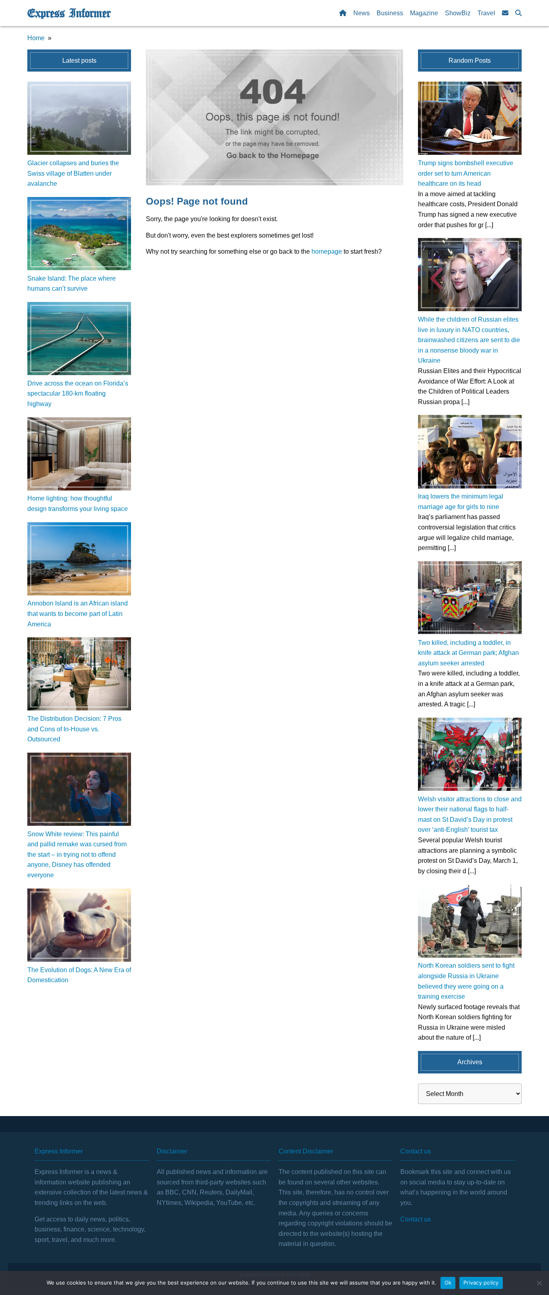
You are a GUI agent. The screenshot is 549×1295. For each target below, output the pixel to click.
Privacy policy (481, 1282)
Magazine (424, 13)
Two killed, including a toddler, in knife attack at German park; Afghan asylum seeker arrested (468, 653)
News (361, 13)
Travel (486, 13)
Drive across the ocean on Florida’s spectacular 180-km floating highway (77, 393)
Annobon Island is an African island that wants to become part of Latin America (77, 613)
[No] (539, 1283)
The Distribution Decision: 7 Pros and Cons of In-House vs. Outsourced (74, 729)
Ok (448, 1282)
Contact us (415, 1219)
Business (390, 13)
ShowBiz (458, 13)
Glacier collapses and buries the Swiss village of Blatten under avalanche (73, 173)
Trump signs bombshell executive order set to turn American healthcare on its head (465, 173)
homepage (326, 251)
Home (36, 38)
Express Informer (69, 13)
